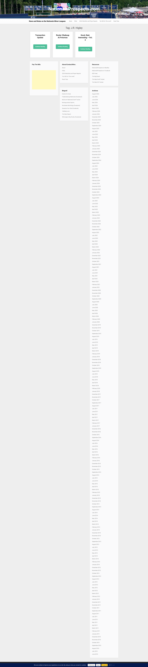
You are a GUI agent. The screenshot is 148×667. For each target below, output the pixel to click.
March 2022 (95, 247)
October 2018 (95, 365)
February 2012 (96, 596)
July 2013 (95, 547)
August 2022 (95, 232)
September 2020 (96, 299)
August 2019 (95, 336)
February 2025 (96, 146)
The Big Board (96, 76)
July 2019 (95, 339)
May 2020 (95, 310)
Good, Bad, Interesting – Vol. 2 (85, 37)
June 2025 (95, 134)
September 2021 (96, 264)
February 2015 (96, 492)
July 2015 (95, 478)
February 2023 (96, 215)
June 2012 (95, 584)
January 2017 (96, 426)
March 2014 (95, 524)
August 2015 (95, 475)
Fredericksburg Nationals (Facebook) (72, 96)
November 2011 (96, 605)
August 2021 (95, 267)
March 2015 (95, 489)
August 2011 (95, 613)
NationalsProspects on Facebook (101, 70)
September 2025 (96, 125)
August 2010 (95, 648)
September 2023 (96, 195)
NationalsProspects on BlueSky (100, 67)
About (70, 21)
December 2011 (96, 602)
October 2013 (95, 538)
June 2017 (95, 411)
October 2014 (95, 504)
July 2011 (95, 616)
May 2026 (95, 102)
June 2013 (95, 550)
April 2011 (95, 625)
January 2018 (96, 391)
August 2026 (95, 94)
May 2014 (95, 518)
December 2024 (96, 151)
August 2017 (95, 406)
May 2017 (95, 414)
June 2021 (95, 273)
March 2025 (95, 143)
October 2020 (95, 296)
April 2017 (95, 417)
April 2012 (95, 590)
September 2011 (96, 611)
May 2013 (95, 553)
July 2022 (95, 235)
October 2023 (95, 192)
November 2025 (96, 120)
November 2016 (96, 431)
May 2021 (95, 276)
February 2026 (96, 111)
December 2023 (96, 186)
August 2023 (95, 198)
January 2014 (96, 530)
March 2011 (95, 628)
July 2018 (95, 374)
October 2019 (95, 330)
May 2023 (95, 206)
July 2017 (95, 408)
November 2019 (96, 328)
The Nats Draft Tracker (98, 79)
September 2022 (96, 229)
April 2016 (95, 452)
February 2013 (96, 561)
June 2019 (95, 342)
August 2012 (95, 579)
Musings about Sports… (68, 102)
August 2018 (95, 371)
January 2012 (96, 599)
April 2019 (95, 348)
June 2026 (95, 99)
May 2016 (95, 449)
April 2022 (95, 244)
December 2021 (96, 255)
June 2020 (95, 307)
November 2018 (96, 362)
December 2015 (96, 463)
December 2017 (96, 394)
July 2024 (95, 166)
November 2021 (96, 258)
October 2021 (95, 261)
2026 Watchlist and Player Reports (88, 21)
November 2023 (96, 189)
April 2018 (95, 382)
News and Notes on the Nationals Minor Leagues (47, 21)
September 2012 (96, 576)
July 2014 (95, 512)
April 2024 (95, 174)
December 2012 (96, 567)
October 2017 (95, 400)
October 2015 (95, 469)
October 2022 (95, 226)
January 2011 (96, 634)
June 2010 (95, 654)
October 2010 (95, 642)
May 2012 (95, 587)
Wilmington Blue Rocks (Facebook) (71, 117)
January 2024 (96, 183)
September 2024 (96, 160)
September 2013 (96, 541)
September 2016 (96, 437)
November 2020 (96, 293)
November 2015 (96, 466)
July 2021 (95, 270)
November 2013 (96, 535)
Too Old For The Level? (105, 21)
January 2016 (96, 460)
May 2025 (95, 137)
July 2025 (95, 131)
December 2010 (96, 637)
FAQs (75, 21)
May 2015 (95, 483)
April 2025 (95, 140)
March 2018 (95, 385)
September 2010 (96, 645)
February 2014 (96, 527)
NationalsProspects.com (74, 9)
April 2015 (95, 486)
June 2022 (95, 238)
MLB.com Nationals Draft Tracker (71, 99)
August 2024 (95, 163)
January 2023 (96, 218)
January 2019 (96, 356)
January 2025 (96, 148)
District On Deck (66, 94)
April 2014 (95, 521)
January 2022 (96, 252)
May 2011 (95, 622)
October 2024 (95, 157)
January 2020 (96, 322)
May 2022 (95, 241)
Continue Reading (40, 46)
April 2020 (95, 313)
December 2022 (96, 221)
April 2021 (95, 278)
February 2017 (96, 423)
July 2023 (95, 200)
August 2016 (95, 440)
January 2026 (96, 114)
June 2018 (95, 377)
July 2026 (95, 96)
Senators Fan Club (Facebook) (70, 108)
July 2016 (95, 443)
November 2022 (96, 224)
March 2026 (95, 108)
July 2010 (95, 651)
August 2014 (95, 509)
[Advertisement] (44, 79)
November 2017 (96, 397)
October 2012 (95, 573)
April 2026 (95, 105)
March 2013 (95, 559)
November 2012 (96, 570)
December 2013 (96, 533)
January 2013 (96, 564)
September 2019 (96, 333)
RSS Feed (94, 73)
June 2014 (95, 515)
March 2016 (95, 455)
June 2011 (95, 619)
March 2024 (95, 177)
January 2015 (96, 495)
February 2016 (96, 457)
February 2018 (96, 388)
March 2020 (95, 316)
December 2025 (96, 117)
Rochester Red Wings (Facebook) (71, 105)
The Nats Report (66, 114)
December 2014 (96, 498)
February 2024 (96, 180)
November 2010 (96, 639)
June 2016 (95, 446)
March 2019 (95, 351)
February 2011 (96, 631)
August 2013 (95, 544)
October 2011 (95, 608)
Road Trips (116, 21)
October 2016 (95, 434)
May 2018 (95, 379)
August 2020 (95, 302)
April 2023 (95, 209)
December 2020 (96, 290)
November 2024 (96, 154)
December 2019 (96, 325)
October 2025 (95, 122)
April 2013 (95, 556)
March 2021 (95, 281)
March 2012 (95, 593)
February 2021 (96, 284)
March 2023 (95, 212)
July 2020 (95, 304)
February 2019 (96, 354)
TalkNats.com (66, 111)
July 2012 (95, 582)
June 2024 (95, 169)
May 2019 (95, 345)
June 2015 (95, 481)
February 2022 (96, 250)
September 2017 (96, 403)
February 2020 (96, 319)
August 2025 (95, 128)
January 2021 (96, 287)
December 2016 (96, 429)
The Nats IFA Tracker (97, 82)
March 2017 (95, 420)
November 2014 (96, 501)
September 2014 (96, 507)
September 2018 (96, 368)
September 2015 (96, 472)
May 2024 (95, 172)
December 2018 (96, 359)
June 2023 (95, 203)
